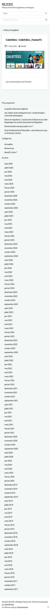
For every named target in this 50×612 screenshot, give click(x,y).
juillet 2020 (8, 457)
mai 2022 (8, 368)
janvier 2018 (9, 577)
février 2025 (9, 236)
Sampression (22, 607)
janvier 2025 (9, 240)
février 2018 (9, 573)
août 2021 (8, 405)
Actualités (8, 144)
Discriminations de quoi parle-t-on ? (18, 126)
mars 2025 (8, 232)
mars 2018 (8, 569)
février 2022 (9, 380)
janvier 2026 (9, 192)
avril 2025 (8, 228)
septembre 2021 (11, 401)
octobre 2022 (9, 348)
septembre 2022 (11, 352)
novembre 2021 (10, 393)
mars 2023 (8, 328)
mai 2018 (8, 561)
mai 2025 (8, 224)
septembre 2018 (11, 545)
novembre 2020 (10, 441)
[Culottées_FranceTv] (25, 59)
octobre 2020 (9, 445)
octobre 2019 (9, 493)
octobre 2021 (9, 397)
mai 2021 (8, 417)
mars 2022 (8, 376)
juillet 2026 (8, 168)
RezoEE (7, 4)
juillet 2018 (8, 553)
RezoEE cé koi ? (10, 152)
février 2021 (9, 429)
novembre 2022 (10, 344)
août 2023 (8, 308)
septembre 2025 (11, 208)
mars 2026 (8, 184)
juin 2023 (8, 316)
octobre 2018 (9, 541)
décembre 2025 (10, 196)
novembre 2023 (10, 296)
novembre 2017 (10, 581)
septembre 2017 (11, 589)
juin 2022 (8, 364)
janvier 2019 (9, 529)
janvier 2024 (9, 288)
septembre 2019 (11, 497)
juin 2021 (8, 413)
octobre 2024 (9, 252)
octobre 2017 (9, 585)
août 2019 (8, 501)
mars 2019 (8, 521)
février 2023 (9, 332)
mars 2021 (8, 425)
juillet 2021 (8, 409)
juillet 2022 (8, 360)
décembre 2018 (10, 533)
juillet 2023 (8, 312)
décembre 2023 (10, 292)
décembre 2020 (10, 437)
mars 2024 (8, 280)
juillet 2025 (8, 216)
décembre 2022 (10, 340)
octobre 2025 (9, 204)
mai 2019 (8, 513)
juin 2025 (8, 220)
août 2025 (8, 212)
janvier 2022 (9, 384)
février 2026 (9, 188)
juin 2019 (8, 509)
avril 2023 (8, 324)
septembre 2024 (11, 256)
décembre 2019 (10, 485)
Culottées (12, 39)
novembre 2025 (10, 200)
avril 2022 (8, 372)
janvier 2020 (9, 481)
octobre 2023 (9, 300)
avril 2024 (8, 276)
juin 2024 (8, 268)
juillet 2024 (8, 264)
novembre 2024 (10, 248)
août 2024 (8, 260)
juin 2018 (8, 557)
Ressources (9, 148)
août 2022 (8, 356)
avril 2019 (8, 517)
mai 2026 (8, 176)
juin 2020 (8, 461)
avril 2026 (8, 180)
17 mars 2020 (12, 46)
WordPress (9, 605)
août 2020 (8, 453)
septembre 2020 (11, 449)
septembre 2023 (11, 304)
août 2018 (8, 549)
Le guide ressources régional (16, 109)
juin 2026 (8, 172)
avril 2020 (8, 469)
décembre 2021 (10, 389)
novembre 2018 (10, 537)
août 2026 (8, 164)
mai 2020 (8, 465)
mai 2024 (8, 272)
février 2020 (9, 477)
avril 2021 (8, 421)
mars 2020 (8, 473)
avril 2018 (8, 565)
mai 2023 (8, 320)
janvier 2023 (9, 336)
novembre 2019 (10, 489)
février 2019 (9, 525)
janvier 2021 (9, 433)
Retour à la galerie (10, 30)
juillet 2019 (8, 505)
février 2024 (9, 284)
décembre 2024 (10, 244)
